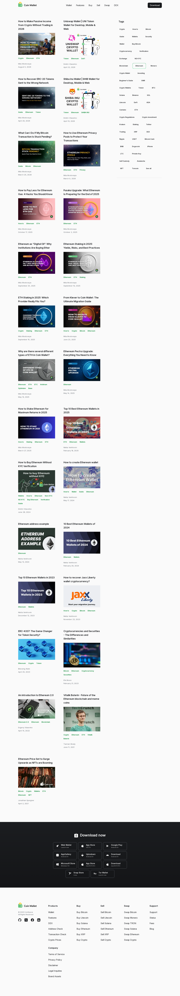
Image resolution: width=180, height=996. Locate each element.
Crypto (21, 58)
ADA (148, 102)
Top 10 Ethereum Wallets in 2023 (36, 577)
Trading (122, 132)
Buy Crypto (82, 940)
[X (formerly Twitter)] (26, 920)
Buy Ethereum (32, 500)
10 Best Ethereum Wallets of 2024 (79, 526)
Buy (90, 5)
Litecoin (122, 102)
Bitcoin (28, 166)
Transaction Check (57, 934)
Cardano (122, 110)
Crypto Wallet (124, 73)
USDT (134, 139)
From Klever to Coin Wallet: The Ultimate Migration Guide (81, 299)
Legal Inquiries (55, 971)
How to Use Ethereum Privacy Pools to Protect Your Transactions (80, 136)
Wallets (82, 442)
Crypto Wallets (125, 88)
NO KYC (21, 500)
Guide (20, 112)
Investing (141, 73)
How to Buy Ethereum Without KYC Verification (35, 464)
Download (155, 5)
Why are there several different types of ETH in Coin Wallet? (35, 353)
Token (66, 59)
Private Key (136, 154)
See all (148, 168)
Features (80, 5)
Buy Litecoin (82, 917)
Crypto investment (149, 117)
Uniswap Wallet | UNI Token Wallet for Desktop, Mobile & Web (79, 25)
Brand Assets (54, 976)
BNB (121, 146)
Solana (122, 95)
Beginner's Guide (126, 81)
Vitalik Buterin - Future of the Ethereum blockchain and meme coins (81, 699)
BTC (153, 88)
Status (153, 917)
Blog (152, 928)
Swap (107, 5)
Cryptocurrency (88, 671)
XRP (135, 132)
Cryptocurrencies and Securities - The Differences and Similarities (82, 635)
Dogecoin (136, 146)
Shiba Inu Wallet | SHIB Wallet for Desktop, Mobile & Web (82, 81)
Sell (98, 5)
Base (30, 388)
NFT (30, 795)
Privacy (82, 170)
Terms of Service (56, 954)
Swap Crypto (130, 940)
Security (148, 37)
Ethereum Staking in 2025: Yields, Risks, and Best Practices (82, 246)
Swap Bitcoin (130, 912)
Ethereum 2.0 (23, 722)
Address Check (55, 928)
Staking (82, 277)
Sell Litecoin (106, 917)
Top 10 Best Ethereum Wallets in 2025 (81, 410)
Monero (154, 66)
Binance (135, 95)
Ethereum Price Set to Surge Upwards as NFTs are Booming (35, 761)
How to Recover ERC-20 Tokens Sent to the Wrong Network (36, 81)
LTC (121, 154)
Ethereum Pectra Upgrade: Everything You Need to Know (80, 353)
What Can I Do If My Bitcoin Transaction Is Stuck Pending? (35, 134)
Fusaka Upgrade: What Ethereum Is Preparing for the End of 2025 (82, 192)
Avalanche (141, 161)
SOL (148, 95)
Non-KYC (48, 496)
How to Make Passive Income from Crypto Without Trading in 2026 (35, 25)
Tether (148, 124)
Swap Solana (130, 928)
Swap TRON (130, 923)
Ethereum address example (33, 524)
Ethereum (30, 58)
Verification (45, 500)
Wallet (69, 5)
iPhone (150, 146)
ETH (38, 58)
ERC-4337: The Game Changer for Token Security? (35, 633)
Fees (152, 923)
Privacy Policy (55, 959)
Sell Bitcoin (106, 912)
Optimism (22, 388)
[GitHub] (19, 920)
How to (21, 223)
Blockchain (46, 722)
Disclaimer (53, 965)
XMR (143, 81)
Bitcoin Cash (149, 139)
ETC (36, 384)
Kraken (122, 124)
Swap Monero (131, 917)
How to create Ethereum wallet (81, 462)
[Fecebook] (32, 920)
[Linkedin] (38, 920)
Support (153, 912)
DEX (116, 5)
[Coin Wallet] (27, 5)
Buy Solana (82, 923)
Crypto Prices (54, 940)
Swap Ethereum (131, 934)
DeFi (83, 59)
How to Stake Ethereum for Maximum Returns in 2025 (33, 410)
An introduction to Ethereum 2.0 (36, 695)
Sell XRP (105, 934)
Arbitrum (43, 384)
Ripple (121, 139)
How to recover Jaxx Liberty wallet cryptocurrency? (79, 579)
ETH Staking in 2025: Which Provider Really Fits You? (33, 299)
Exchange (123, 59)
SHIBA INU (85, 112)
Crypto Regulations (126, 117)
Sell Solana (106, 923)
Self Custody (124, 161)
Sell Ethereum (107, 928)
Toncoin (135, 168)
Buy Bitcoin (136, 44)
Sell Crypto (106, 940)
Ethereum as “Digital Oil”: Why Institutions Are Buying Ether (35, 246)
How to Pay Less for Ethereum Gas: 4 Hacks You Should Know (35, 192)
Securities (67, 675)
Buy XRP (81, 934)
